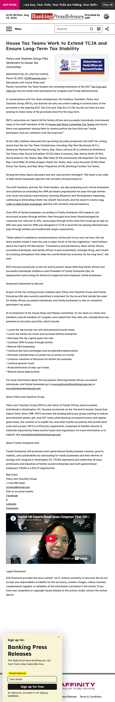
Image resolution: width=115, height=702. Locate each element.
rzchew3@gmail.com (18, 487)
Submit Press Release (64, 696)
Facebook (12, 495)
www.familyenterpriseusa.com (23, 388)
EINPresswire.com (35, 78)
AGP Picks (9, 4)
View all (107, 4)
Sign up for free (32, 687)
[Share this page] (107, 29)
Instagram (12, 508)
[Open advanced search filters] (98, 28)
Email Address (17, 673)
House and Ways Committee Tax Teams (71, 124)
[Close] (58, 637)
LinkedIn (11, 503)
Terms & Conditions (91, 696)
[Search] (91, 28)
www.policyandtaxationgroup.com (72, 384)
